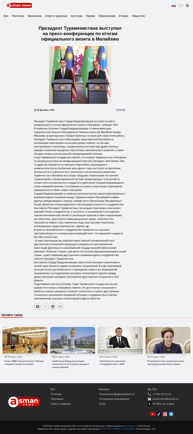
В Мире (123, 15)
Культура (76, 15)
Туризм (90, 15)
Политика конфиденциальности (117, 394)
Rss (154, 389)
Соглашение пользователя (114, 399)
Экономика (34, 15)
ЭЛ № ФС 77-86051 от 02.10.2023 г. (118, 429)
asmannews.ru (130, 426)
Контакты (104, 389)
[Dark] (188, 5)
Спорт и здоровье (56, 15)
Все (6, 15)
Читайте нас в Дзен (163, 403)
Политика (18, 15)
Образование (106, 15)
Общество (138, 15)
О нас (102, 403)
